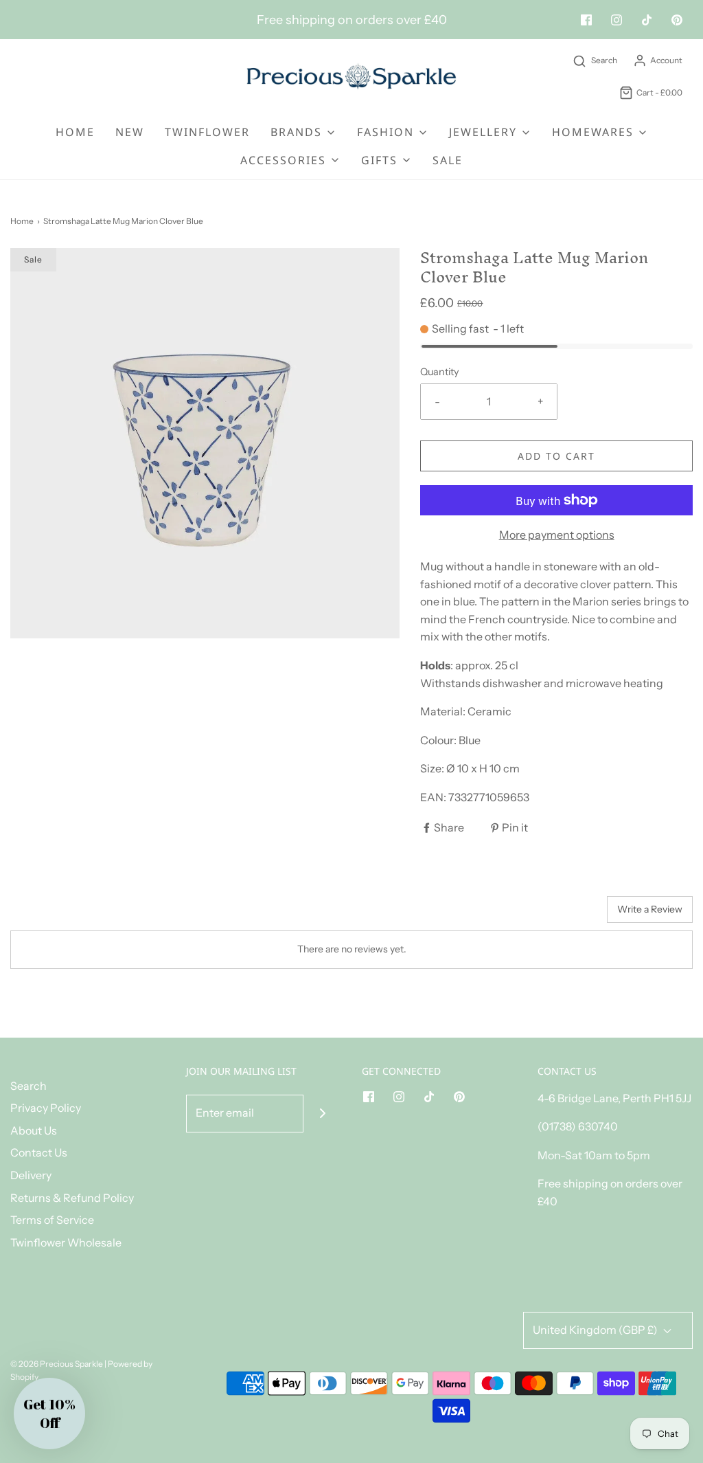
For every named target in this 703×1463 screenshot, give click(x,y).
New (129, 131)
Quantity (439, 372)
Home (75, 131)
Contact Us (38, 1152)
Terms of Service (52, 1220)
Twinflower (207, 131)
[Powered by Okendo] (72, 914)
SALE (448, 160)
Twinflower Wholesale (66, 1242)
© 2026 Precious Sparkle (56, 1364)
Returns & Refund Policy (72, 1198)
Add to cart (556, 455)
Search (28, 1086)
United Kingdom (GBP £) (596, 1330)
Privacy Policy (45, 1108)
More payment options (556, 534)
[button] (49, 1413)
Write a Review (649, 909)
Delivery (30, 1175)
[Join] (322, 1113)
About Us (33, 1130)
